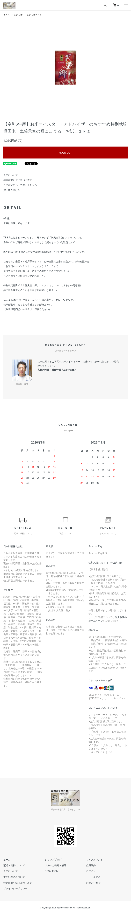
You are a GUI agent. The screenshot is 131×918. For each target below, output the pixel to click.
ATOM (55, 871)
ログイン (91, 871)
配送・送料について (14, 865)
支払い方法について (14, 877)
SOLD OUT (65, 152)
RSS (47, 871)
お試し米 (18, 14)
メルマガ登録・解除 (55, 865)
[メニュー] (126, 5)
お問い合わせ (93, 882)
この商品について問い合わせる (20, 185)
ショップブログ (53, 859)
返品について (10, 175)
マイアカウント (94, 859)
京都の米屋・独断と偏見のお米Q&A (57, 369)
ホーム (6, 14)
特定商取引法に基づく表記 (17, 180)
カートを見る (93, 877)
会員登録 (91, 865)
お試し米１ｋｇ (34, 14)
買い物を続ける (11, 190)
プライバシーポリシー (15, 888)
